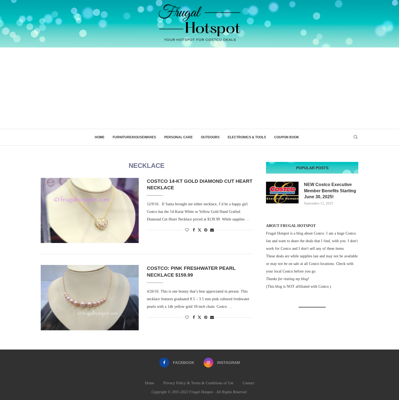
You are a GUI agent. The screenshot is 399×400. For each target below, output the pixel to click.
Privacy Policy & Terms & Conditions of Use (198, 383)
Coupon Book (286, 137)
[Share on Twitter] (199, 230)
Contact (248, 383)
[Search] (355, 137)
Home (99, 137)
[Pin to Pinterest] (205, 230)
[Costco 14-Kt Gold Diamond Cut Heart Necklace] (90, 210)
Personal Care (178, 137)
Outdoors (210, 137)
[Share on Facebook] (194, 230)
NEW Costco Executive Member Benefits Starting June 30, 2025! (330, 190)
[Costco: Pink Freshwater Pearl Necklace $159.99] (90, 297)
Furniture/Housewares (134, 137)
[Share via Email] (212, 230)
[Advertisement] (199, 88)
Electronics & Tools (247, 137)
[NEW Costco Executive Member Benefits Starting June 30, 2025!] (282, 192)
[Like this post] (187, 230)
